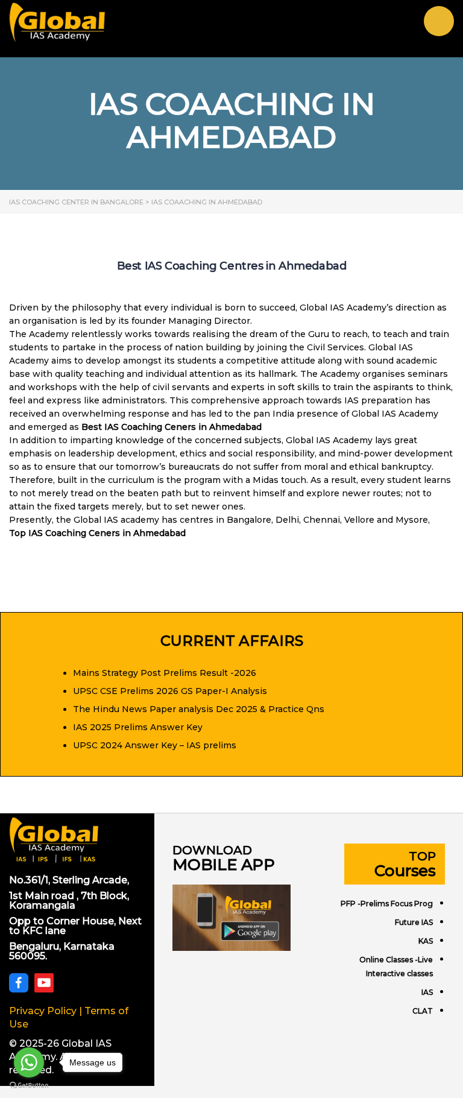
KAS (425, 940)
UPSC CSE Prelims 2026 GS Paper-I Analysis (170, 691)
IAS (427, 992)
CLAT (422, 1010)
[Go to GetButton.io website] (29, 1086)
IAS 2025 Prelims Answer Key (138, 727)
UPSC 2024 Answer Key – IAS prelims (154, 745)
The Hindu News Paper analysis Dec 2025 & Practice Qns (198, 709)
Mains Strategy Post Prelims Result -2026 (164, 672)
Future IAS (414, 922)
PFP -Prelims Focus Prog (387, 903)
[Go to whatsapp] (29, 1062)
